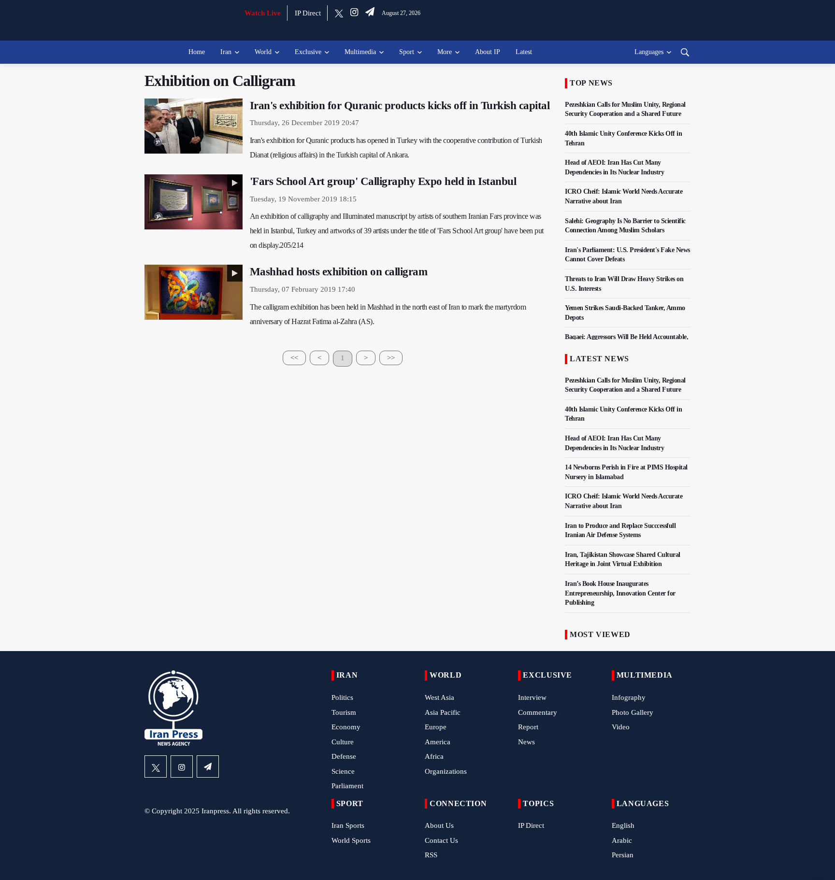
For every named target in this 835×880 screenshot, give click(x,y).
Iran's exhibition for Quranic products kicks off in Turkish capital (400, 105)
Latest (524, 52)
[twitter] (339, 13)
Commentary (537, 712)
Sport (406, 52)
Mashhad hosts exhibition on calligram (339, 272)
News (526, 742)
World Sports (351, 840)
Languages (648, 52)
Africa (434, 756)
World (263, 52)
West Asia (439, 697)
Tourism (343, 712)
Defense (343, 756)
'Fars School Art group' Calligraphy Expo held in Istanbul (383, 181)
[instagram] (354, 13)
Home (196, 52)
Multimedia (360, 52)
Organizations (446, 771)
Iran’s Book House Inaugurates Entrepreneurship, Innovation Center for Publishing (620, 593)
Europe (435, 727)
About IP (487, 52)
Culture (342, 742)
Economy (345, 727)
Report (528, 727)
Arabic (622, 840)
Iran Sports (347, 825)
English (623, 825)
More (444, 52)
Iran (225, 52)
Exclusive (308, 52)
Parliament (347, 786)
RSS (431, 855)
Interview (532, 697)
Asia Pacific (443, 712)
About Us (439, 825)
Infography (629, 697)
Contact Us (441, 840)
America (437, 742)
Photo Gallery (632, 712)
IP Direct (308, 13)
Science (343, 771)
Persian (622, 855)
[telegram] (369, 13)
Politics (342, 697)
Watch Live (263, 13)
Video (621, 727)
